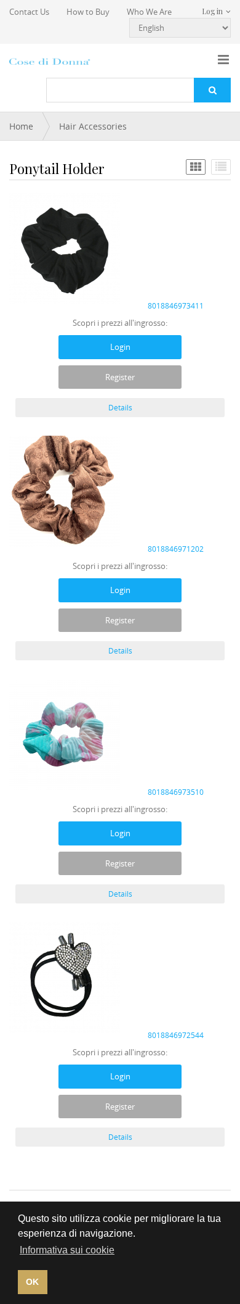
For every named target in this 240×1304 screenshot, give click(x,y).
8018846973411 (176, 305)
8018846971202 (176, 549)
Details (120, 407)
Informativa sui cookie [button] (67, 1250)
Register (120, 377)
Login (120, 346)
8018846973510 (176, 792)
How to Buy (88, 11)
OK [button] (32, 1282)
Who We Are (149, 11)
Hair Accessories (93, 126)
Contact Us (29, 11)
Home (21, 126)
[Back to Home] (50, 61)
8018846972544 (176, 1035)
